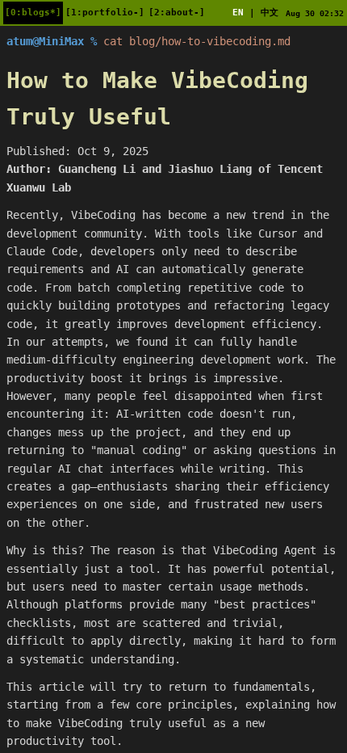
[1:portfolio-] (104, 12)
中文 (269, 12)
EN (238, 12)
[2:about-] (176, 12)
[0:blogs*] (33, 12)
